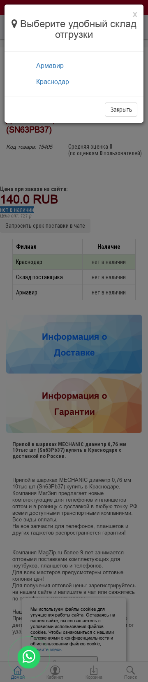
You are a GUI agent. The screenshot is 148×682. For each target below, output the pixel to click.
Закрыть (121, 109)
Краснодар (52, 81)
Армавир (50, 65)
